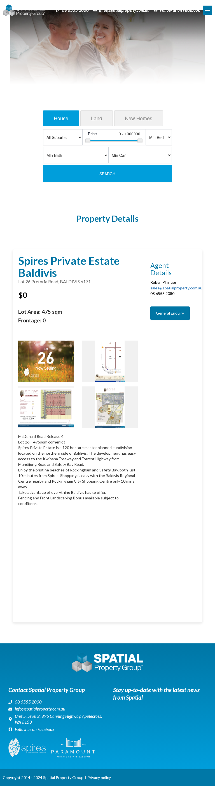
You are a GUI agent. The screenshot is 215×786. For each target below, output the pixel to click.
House (61, 118)
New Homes (138, 118)
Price (92, 133)
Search (107, 173)
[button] (207, 10)
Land (96, 118)
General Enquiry (170, 313)
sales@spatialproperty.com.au (176, 287)
